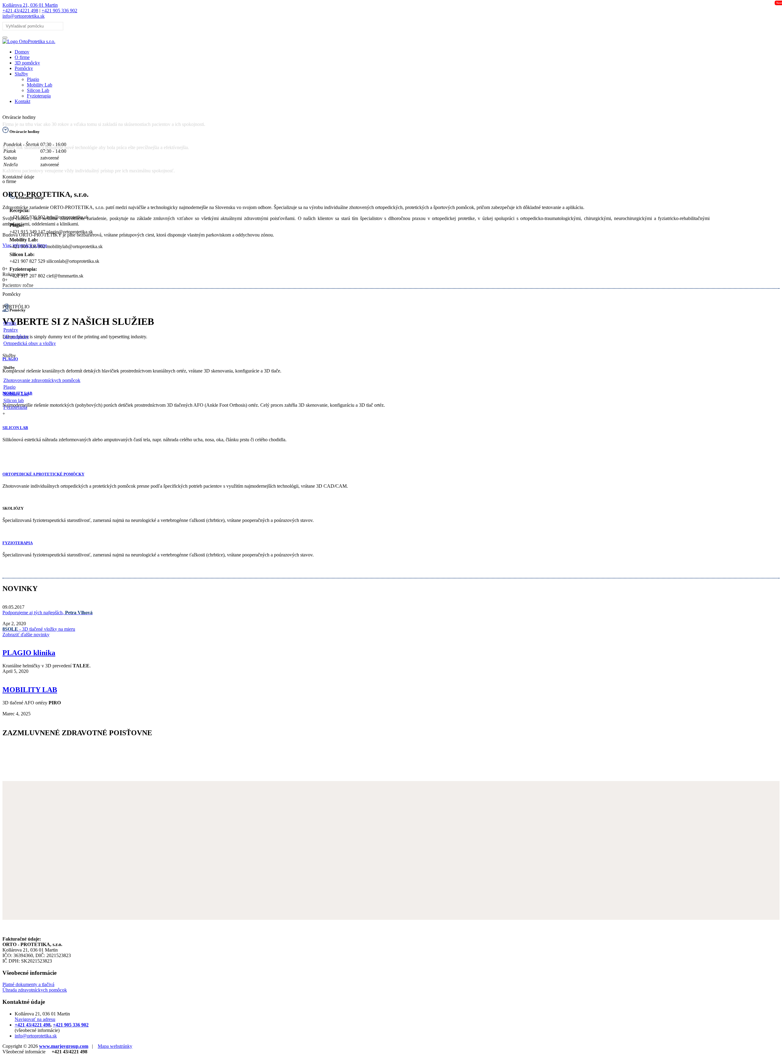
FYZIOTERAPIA (17, 543)
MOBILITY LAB (29, 690)
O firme (22, 57)
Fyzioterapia (39, 95)
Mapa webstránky (115, 1046)
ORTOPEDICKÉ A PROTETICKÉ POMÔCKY (43, 474)
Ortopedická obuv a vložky (29, 343)
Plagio (33, 79)
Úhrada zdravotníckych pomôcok (34, 990)
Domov (22, 51)
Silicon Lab (38, 90)
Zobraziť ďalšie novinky (25, 634)
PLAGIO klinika (28, 653)
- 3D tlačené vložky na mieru (38, 629)
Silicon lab (13, 400)
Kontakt (22, 101)
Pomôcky (24, 68)
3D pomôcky (27, 62)
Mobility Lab (39, 84)
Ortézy (9, 323)
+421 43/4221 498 (20, 10)
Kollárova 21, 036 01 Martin (30, 5)
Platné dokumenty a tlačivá (28, 984)
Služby (21, 73)
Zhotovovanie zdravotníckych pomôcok (41, 380)
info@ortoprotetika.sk (23, 16)
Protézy (10, 329)
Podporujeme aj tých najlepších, (47, 612)
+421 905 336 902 (59, 10)
